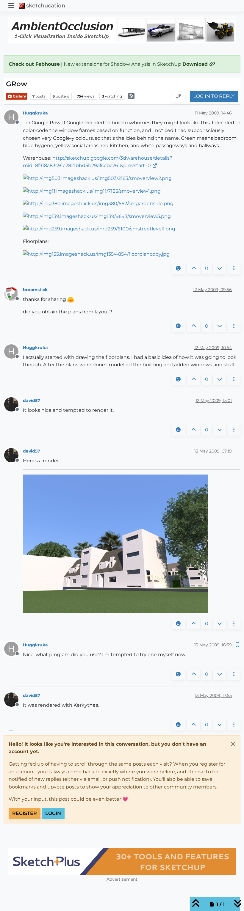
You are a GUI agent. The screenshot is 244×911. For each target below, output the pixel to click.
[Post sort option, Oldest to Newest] (178, 96)
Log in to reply (213, 96)
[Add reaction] (178, 268)
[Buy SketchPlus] (122, 861)
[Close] (233, 744)
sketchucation (45, 5)
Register (24, 813)
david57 (31, 400)
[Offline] (13, 293)
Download (195, 64)
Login (53, 813)
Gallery (19, 96)
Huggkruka (35, 113)
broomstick (35, 289)
